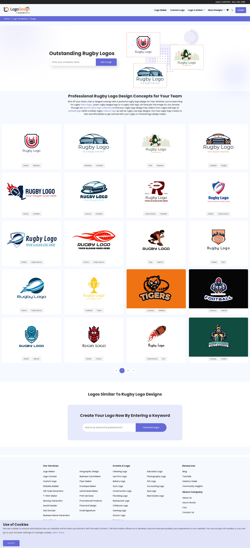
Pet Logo (151, 481)
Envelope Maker (88, 486)
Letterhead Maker (89, 491)
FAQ (184, 507)
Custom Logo (177, 10)
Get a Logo (106, 62)
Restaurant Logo (121, 500)
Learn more (58, 532)
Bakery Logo (119, 481)
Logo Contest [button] (195, 10)
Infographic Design (89, 471)
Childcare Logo (120, 505)
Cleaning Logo (120, 471)
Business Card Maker (90, 476)
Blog (184, 471)
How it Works (189, 502)
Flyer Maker (86, 481)
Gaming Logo (119, 510)
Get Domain (49, 510)
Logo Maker (160, 10)
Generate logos (151, 427)
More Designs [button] (215, 10)
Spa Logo (151, 491)
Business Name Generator (56, 515)
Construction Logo (122, 491)
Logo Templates (20, 18)
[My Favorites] (228, 9)
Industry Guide (189, 481)
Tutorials (186, 476)
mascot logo (109, 110)
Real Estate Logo (155, 495)
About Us (187, 497)
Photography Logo (156, 476)
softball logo (74, 110)
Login (241, 10)
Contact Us (188, 512)
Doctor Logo (119, 515)
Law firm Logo (120, 476)
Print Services (86, 495)
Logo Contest (50, 476)
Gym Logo (118, 486)
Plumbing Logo (120, 495)
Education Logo (154, 471)
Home (7, 18)
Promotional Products (91, 500)
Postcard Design (88, 505)
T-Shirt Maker (50, 495)
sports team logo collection (98, 107)
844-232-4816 (238, 2)
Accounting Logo (155, 486)
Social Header (50, 505)
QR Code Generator (53, 491)
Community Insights (192, 486)
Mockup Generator (53, 500)
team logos (86, 104)
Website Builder (51, 486)
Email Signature (87, 510)
